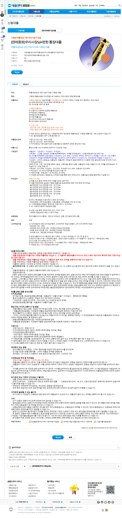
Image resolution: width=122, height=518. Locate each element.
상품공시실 (12, 485)
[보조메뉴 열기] (5, 12)
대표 (21, 502)
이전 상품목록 (25, 466)
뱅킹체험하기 (13, 493)
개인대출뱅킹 (91, 11)
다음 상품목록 (118, 466)
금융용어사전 (33, 488)
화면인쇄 (116, 16)
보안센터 (62, 510)
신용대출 (30, 16)
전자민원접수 (29, 510)
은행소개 (20, 507)
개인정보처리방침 (47, 507)
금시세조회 (52, 491)
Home (10, 16)
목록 (70, 437)
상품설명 (15, 84)
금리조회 (51, 485)
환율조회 (51, 488)
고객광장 (37, 507)
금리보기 (26, 84)
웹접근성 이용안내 (72, 510)
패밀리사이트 (74, 502)
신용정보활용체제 (60, 507)
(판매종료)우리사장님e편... (42, 466)
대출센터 (15, 16)
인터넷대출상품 (18, 11)
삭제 (30, 466)
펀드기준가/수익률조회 (56, 493)
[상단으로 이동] (2, 15)
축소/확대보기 (108, 16)
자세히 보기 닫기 (118, 448)
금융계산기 (32, 485)
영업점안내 (28, 507)
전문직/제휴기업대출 (49, 30)
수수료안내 (12, 496)
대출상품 (36, 11)
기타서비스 (39, 502)
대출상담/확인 (54, 11)
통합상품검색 (13, 488)
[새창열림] (98, 502)
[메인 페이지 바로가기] (9, 5)
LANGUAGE (56, 502)
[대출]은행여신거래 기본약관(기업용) (44, 422)
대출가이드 (73, 11)
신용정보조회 (13, 491)
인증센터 (32, 6)
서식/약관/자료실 (34, 491)
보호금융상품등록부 (42, 510)
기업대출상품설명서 (103, 422)
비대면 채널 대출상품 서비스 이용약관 (76, 422)
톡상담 (17, 72)
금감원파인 (32, 496)
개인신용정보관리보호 (75, 507)
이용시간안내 (33, 493)
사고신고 (20, 510)
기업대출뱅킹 (111, 11)
